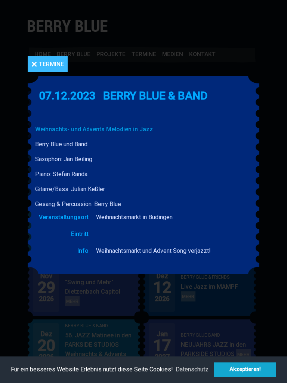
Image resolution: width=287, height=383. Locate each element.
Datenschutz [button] (192, 369)
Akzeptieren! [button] (245, 369)
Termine (51, 64)
